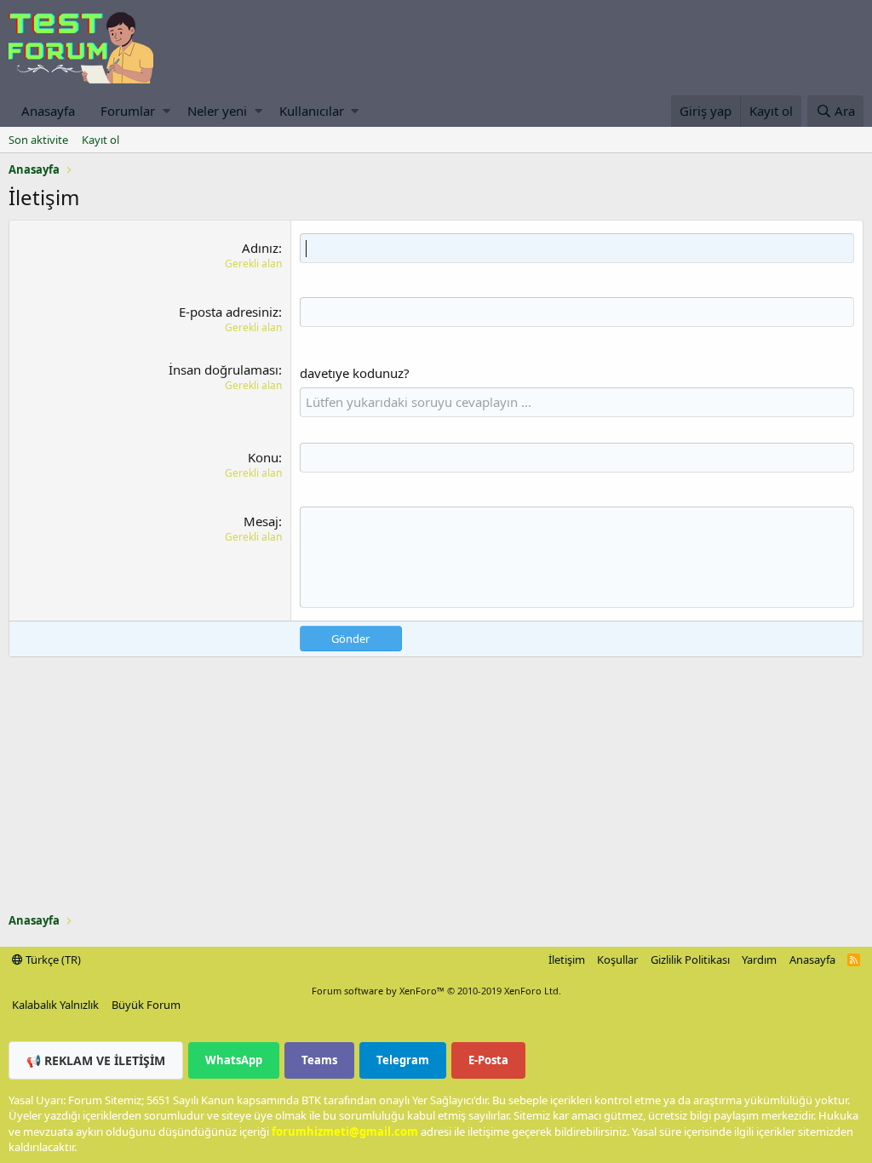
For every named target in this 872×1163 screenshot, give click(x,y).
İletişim (566, 959)
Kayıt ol (100, 139)
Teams (319, 1060)
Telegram (402, 1060)
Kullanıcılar (311, 110)
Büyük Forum (146, 1004)
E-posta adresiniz (228, 311)
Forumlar (127, 110)
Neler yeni (217, 110)
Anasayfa (48, 110)
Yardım (759, 959)
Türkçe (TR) (52, 959)
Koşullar (617, 959)
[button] (166, 111)
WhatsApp (233, 1060)
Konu (263, 457)
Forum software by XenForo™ (436, 990)
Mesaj (261, 521)
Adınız (260, 247)
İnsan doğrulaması (223, 369)
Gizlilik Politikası (690, 959)
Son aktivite (38, 139)
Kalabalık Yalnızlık (55, 1004)
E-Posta (488, 1060)
